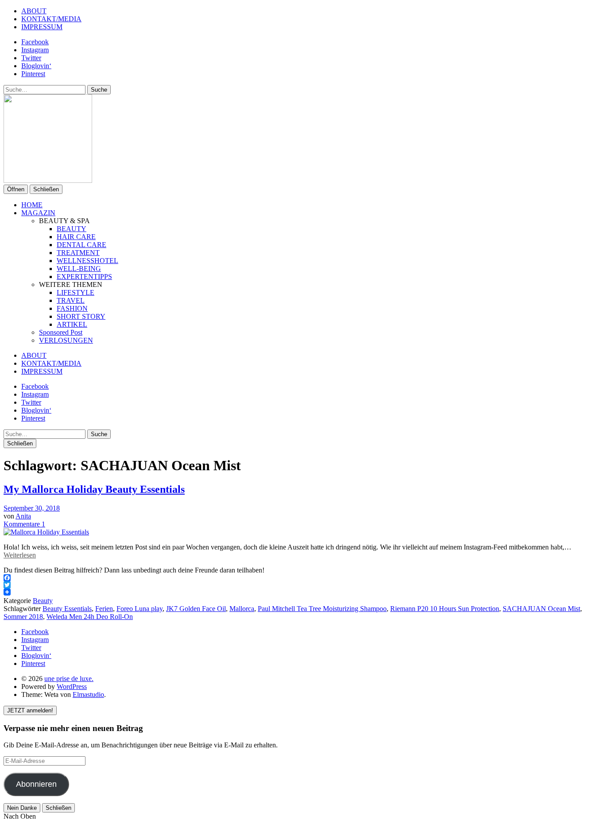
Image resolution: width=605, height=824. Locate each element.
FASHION (72, 308)
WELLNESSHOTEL (87, 260)
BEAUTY (71, 228)
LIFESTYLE (75, 292)
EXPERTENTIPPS (84, 276)
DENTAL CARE (81, 244)
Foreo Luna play (139, 608)
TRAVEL (71, 300)
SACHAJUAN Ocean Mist (541, 608)
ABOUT (34, 11)
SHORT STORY (81, 316)
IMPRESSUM (41, 27)
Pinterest (33, 73)
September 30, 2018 (32, 508)
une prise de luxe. (68, 678)
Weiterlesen (20, 555)
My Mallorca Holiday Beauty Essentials (94, 489)
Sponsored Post (60, 332)
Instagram (35, 50)
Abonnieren (36, 784)
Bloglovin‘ (36, 66)
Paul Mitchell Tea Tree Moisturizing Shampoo (322, 608)
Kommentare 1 (24, 524)
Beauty (43, 600)
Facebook (35, 42)
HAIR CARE (76, 236)
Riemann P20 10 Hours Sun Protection (444, 608)
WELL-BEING (79, 268)
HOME (32, 205)
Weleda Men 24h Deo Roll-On (90, 616)
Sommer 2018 (23, 616)
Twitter (31, 58)
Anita (23, 516)
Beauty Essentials (67, 608)
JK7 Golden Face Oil (196, 608)
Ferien (104, 608)
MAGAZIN (38, 213)
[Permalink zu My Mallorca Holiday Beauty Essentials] (46, 532)
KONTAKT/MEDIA (51, 19)
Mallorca (241, 608)
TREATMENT (78, 252)
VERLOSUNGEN (66, 340)
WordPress (72, 686)
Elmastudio (88, 694)
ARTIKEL (72, 324)
